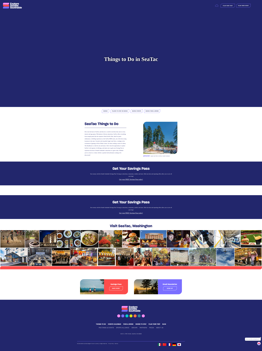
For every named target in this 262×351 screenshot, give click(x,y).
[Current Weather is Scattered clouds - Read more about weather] (216, 5)
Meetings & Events (106, 328)
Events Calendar (114, 324)
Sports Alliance (122, 328)
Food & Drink (128, 324)
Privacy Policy (111, 343)
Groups (134, 328)
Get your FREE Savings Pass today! (131, 179)
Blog (164, 324)
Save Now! (116, 288)
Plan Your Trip (154, 324)
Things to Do (101, 324)
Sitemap (116, 343)
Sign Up (170, 288)
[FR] (169, 344)
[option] (159, 344)
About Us (159, 328)
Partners (143, 328)
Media (151, 328)
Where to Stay (141, 324)
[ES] (159, 344)
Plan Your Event (243, 5)
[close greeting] (260, 337)
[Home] (12, 6)
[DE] (174, 344)
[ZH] (164, 344)
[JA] (179, 344)
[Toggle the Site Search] (254, 6)
